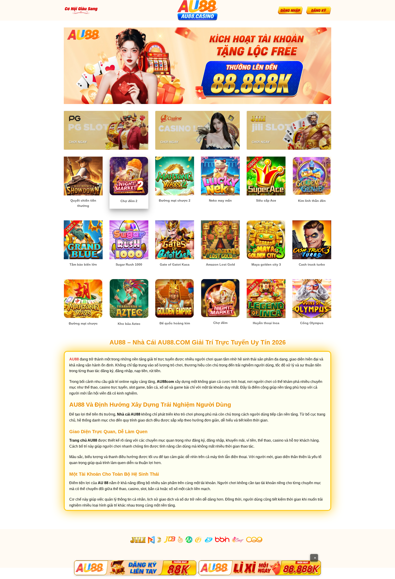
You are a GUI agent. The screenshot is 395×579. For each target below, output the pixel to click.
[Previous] (75, 65)
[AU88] (135, 567)
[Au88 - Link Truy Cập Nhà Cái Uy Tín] (197, 10)
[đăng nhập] (290, 10)
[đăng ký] (318, 10)
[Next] (320, 65)
